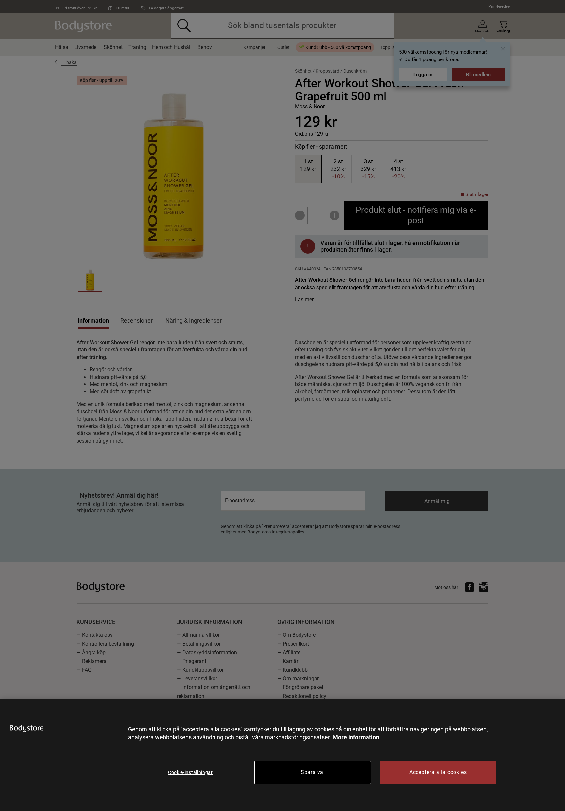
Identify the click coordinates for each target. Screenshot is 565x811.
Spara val (313, 772)
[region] (282, 755)
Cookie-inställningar (190, 772)
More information (356, 737)
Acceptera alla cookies (438, 772)
